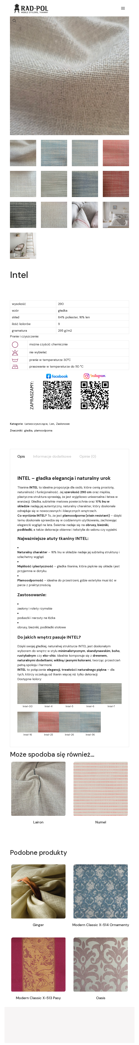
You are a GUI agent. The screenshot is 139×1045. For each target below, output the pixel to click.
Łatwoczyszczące (36, 424)
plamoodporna (43, 430)
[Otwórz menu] (123, 8)
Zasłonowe (63, 424)
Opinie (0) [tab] (87, 456)
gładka (28, 430)
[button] (14, 21)
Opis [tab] (21, 456)
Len (52, 424)
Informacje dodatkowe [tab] (52, 456)
